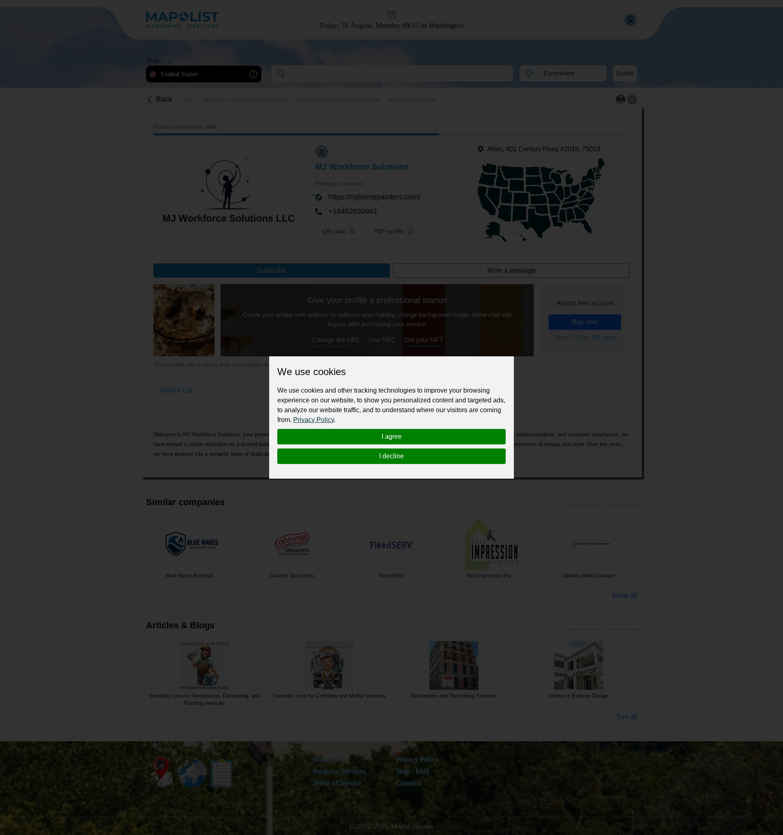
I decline (391, 456)
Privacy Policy (313, 419)
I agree (392, 436)
